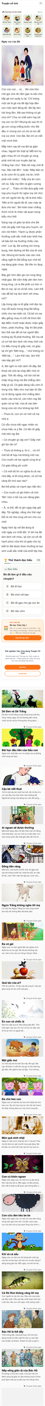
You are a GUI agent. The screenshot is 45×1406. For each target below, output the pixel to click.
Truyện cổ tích (10, 3)
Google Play (22, 674)
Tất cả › (40, 12)
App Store (22, 667)
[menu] (40, 3)
